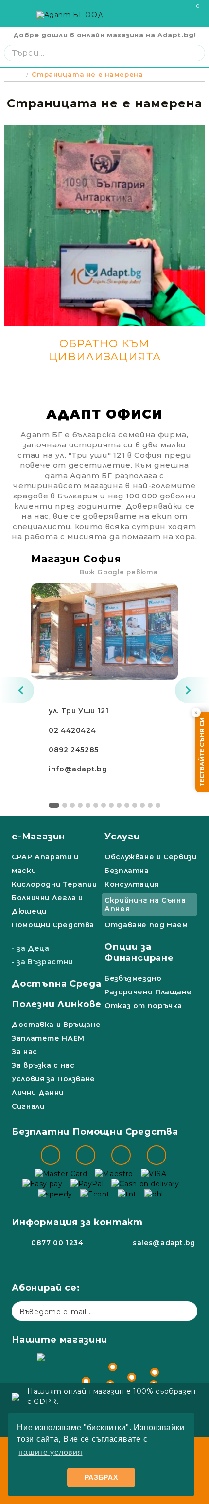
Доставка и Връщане (56, 1024)
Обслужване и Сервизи (150, 857)
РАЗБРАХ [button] (101, 1477)
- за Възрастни (42, 961)
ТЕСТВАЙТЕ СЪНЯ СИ (202, 752)
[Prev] (17, 690)
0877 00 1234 (57, 1242)
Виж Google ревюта (119, 572)
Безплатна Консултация (131, 877)
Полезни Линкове (57, 1004)
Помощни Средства (53, 925)
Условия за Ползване (53, 1079)
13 (150, 805)
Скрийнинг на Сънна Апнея (145, 904)
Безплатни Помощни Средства (95, 1132)
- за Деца (31, 948)
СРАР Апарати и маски (45, 864)
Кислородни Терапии (54, 884)
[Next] (192, 690)
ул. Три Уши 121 (78, 710)
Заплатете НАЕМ (48, 1038)
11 (134, 805)
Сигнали (28, 1106)
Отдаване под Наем (146, 925)
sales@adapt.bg (164, 1242)
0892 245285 (74, 749)
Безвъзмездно (133, 978)
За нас (24, 1051)
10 (126, 805)
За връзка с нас (43, 1065)
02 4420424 (72, 730)
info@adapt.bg (78, 769)
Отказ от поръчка (143, 1005)
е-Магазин (38, 836)
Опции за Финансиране (139, 952)
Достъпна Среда (56, 983)
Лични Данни (38, 1092)
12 (142, 805)
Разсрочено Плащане (148, 992)
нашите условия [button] (50, 1452)
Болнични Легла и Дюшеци (47, 904)
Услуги (122, 836)
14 (158, 805)
